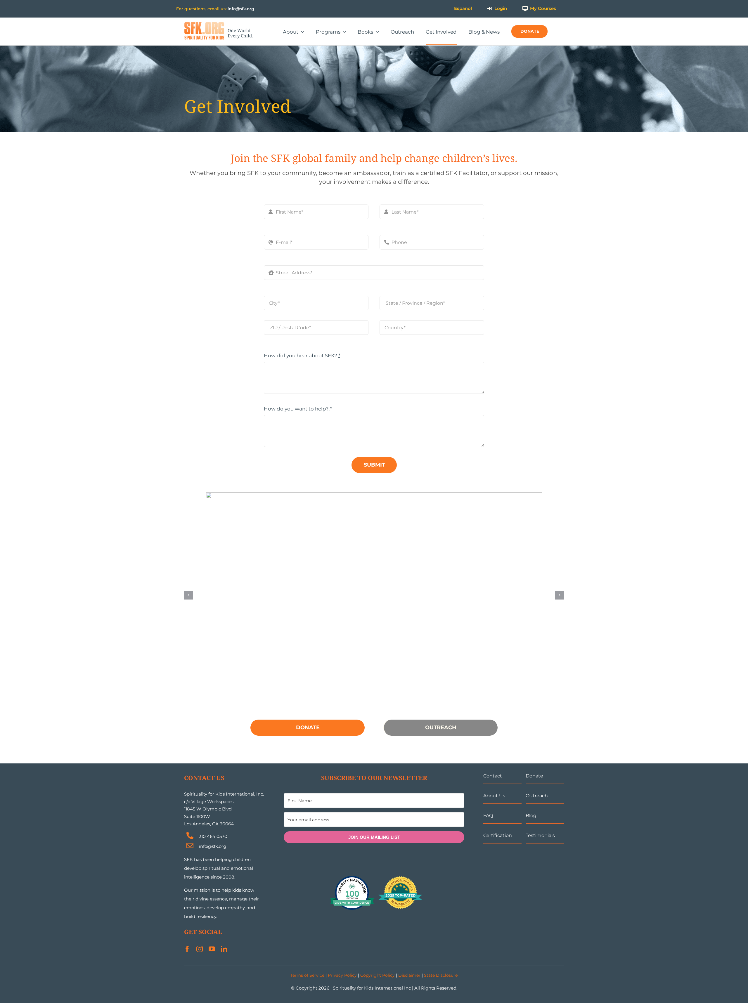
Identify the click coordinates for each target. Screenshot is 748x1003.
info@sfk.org (241, 8)
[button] (188, 595)
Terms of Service (307, 975)
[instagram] (199, 949)
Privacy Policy (342, 975)
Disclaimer (409, 975)
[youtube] (212, 949)
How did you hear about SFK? (302, 355)
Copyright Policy (377, 975)
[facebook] (187, 949)
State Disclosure (441, 975)
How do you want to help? (298, 409)
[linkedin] (224, 949)
